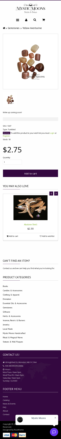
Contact (6, 414)
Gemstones (13, 28)
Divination (7, 299)
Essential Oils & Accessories (15, 303)
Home (5, 396)
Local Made (8, 329)
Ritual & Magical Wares (13, 337)
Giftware (6, 312)
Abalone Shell (30, 224)
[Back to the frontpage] (4, 28)
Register (6, 136)
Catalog (6, 400)
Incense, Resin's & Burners (14, 320)
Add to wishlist (48, 236)
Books (5, 286)
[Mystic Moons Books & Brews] (30, 8)
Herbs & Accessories (12, 316)
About (5, 411)
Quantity (6, 157)
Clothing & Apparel (11, 294)
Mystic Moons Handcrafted (14, 333)
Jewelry (6, 324)
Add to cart (30, 173)
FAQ (4, 407)
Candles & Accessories (12, 290)
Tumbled (11, 129)
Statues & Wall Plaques (13, 341)
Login (52, 133)
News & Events (9, 403)
